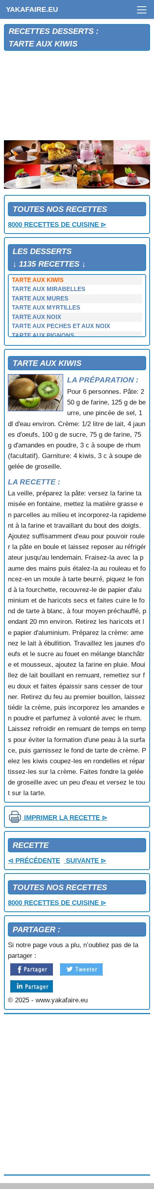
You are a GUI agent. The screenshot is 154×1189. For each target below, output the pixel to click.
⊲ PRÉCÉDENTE (34, 860)
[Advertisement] (77, 96)
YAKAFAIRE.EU (32, 9)
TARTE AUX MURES (40, 298)
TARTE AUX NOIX (36, 317)
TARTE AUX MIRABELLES (48, 289)
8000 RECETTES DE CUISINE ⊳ (57, 224)
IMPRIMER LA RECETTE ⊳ (64, 818)
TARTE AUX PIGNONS (43, 335)
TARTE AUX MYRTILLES (46, 307)
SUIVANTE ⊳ (85, 860)
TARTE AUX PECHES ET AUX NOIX (61, 326)
